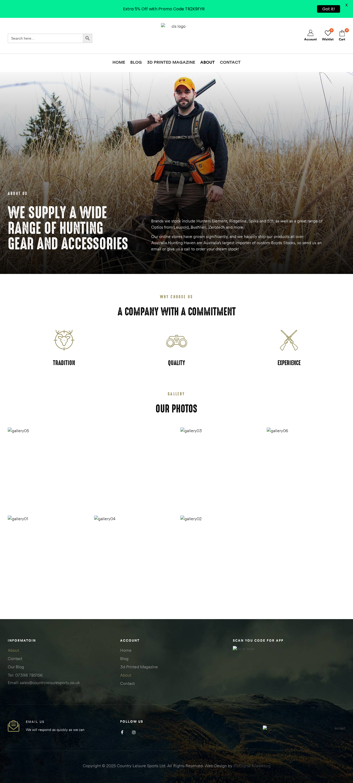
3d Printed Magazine (139, 666)
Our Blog (16, 666)
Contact (15, 658)
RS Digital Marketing (252, 765)
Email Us (35, 722)
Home (126, 650)
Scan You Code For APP (258, 640)
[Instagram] (133, 732)
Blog (124, 658)
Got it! (328, 9)
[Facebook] (122, 732)
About (13, 650)
